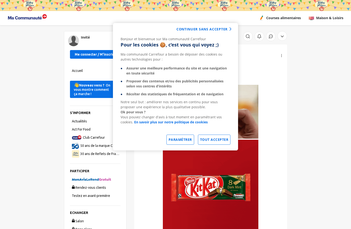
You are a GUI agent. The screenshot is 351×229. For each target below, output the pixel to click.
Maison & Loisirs (329, 18)
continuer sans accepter (202, 29)
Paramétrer (180, 139)
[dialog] (175, 86)
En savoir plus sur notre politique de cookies (171, 122)
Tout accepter (214, 139)
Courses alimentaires (283, 18)
